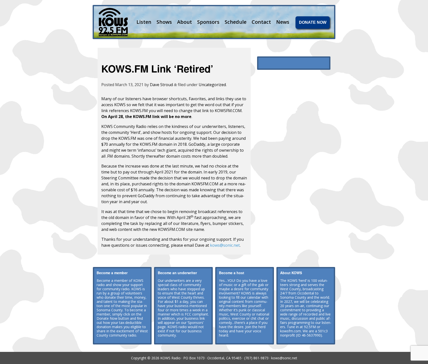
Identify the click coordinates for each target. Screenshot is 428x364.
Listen (143, 22)
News (282, 22)
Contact (261, 22)
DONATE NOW (312, 22)
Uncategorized (212, 84)
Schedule (235, 22)
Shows (164, 22)
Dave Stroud (161, 84)
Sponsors (208, 22)
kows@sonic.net (225, 245)
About (184, 22)
